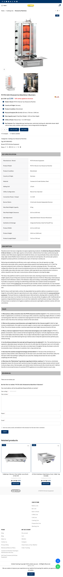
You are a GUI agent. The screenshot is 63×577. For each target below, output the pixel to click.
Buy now (24, 129)
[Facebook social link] (2, 1)
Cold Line (34, 517)
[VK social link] (15, 1)
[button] (15, 483)
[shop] (58, 11)
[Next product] (60, 11)
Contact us (4, 542)
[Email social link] (6, 1)
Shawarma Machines (21, 10)
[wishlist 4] (28, 445)
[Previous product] (56, 11)
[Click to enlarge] (4, 69)
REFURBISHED (8, 141)
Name (3, 413)
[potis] (57, 97)
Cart (23, 536)
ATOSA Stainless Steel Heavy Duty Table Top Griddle (46, 475)
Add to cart (13, 129)
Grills (19, 478)
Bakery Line (35, 505)
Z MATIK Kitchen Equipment (46, 491)
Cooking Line (9, 10)
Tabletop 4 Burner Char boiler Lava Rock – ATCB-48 (16, 475)
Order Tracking (26, 547)
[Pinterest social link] (8, 1)
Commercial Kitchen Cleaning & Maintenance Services (9, 551)
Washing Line (35, 526)
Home (2, 10)
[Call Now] (58, 561)
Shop (2, 533)
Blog (2, 536)
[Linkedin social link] (11, 1)
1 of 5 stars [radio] (10, 391)
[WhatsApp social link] (13, 1)
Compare (24, 542)
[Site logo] (31, 5)
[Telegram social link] (17, 1)
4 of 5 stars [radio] (14, 391)
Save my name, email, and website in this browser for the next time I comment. (24, 427)
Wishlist (24, 539)
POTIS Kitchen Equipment (12, 144)
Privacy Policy (5, 545)
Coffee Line (35, 514)
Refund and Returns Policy (8, 547)
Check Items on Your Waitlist (29, 545)
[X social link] (4, 1)
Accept (31, 574)
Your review (4, 394)
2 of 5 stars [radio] (11, 391)
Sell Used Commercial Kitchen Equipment (9, 556)
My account (25, 533)
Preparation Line (36, 523)
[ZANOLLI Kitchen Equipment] (16, 491)
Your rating (4, 391)
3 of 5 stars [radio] (13, 391)
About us (3, 539)
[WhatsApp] (58, 566)
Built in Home (35, 511)
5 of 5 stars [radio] (15, 391)
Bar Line (34, 508)
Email (3, 420)
